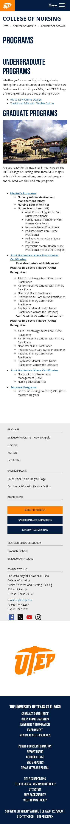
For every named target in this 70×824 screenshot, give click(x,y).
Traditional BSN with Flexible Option (32, 103)
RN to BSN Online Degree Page (26, 479)
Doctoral (12, 445)
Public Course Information (35, 746)
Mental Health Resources (35, 735)
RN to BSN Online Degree (26, 99)
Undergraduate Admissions (35, 520)
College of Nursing (32, 18)
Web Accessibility (35, 795)
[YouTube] (29, 617)
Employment (35, 730)
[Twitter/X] (20, 617)
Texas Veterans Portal (35, 768)
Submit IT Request (35, 510)
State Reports (35, 762)
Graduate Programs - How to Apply (28, 437)
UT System (35, 789)
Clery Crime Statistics (35, 719)
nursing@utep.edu (21, 600)
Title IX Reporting (35, 779)
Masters (12, 452)
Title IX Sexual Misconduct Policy (35, 784)
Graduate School (17, 551)
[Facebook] (11, 617)
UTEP (5, 26)
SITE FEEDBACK (45, 816)
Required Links (35, 757)
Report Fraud (35, 752)
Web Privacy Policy (35, 800)
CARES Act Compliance (35, 714)
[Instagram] (38, 617)
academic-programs (52, 26)
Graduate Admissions (35, 530)
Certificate (13, 460)
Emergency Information (35, 724)
